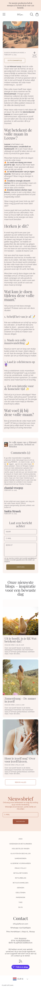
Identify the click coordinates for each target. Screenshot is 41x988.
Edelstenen (20, 892)
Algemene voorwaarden (20, 863)
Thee (20, 902)
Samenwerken (20, 858)
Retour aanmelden (20, 883)
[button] (3, 14)
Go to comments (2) (15, 60)
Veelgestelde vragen (20, 848)
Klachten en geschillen (21, 853)
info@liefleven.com (20, 924)
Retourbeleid (20, 878)
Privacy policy (20, 868)
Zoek (20, 839)
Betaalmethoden (20, 873)
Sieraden (20, 888)
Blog (20, 907)
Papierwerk (20, 897)
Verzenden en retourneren (20, 844)
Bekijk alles (20, 782)
